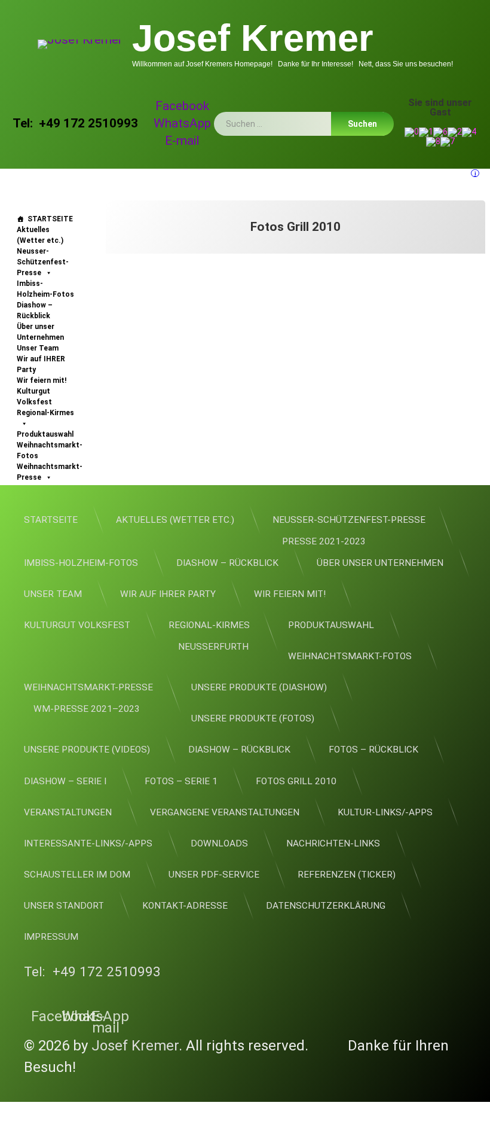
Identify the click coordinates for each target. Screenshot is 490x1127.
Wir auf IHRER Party (41, 364)
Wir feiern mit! (41, 380)
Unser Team (38, 348)
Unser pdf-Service (214, 874)
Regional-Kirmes (45, 413)
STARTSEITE (50, 219)
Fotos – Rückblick (373, 749)
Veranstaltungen (68, 812)
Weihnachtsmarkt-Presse (49, 472)
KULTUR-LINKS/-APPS (385, 812)
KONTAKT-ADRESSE (185, 905)
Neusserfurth (213, 646)
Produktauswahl (45, 434)
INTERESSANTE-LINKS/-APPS (88, 843)
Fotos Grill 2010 (296, 781)
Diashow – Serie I (65, 781)
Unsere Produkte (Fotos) (252, 718)
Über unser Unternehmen (40, 332)
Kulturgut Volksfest (34, 396)
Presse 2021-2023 (324, 541)
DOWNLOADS (219, 843)
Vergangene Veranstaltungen (224, 812)
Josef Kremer (135, 1045)
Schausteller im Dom (77, 874)
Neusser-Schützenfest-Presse (43, 262)
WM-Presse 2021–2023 (86, 708)
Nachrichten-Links (333, 843)
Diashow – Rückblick (35, 310)
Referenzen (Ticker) (347, 874)
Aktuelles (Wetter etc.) (40, 235)
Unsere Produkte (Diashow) (259, 687)
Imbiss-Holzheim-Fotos (45, 288)
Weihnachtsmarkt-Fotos (49, 450)
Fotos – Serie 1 (181, 781)
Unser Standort (64, 905)
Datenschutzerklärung (325, 905)
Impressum (51, 936)
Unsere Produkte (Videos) (87, 749)
